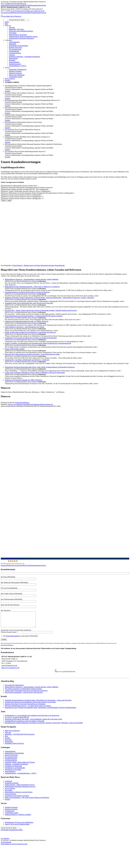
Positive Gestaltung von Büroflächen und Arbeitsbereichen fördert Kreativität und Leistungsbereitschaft (38, 343)
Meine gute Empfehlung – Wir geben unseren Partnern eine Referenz (27, 797)
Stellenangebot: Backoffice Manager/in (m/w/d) (20, 786)
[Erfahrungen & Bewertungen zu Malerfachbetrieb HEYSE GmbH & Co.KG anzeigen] (26, 846)
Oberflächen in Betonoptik (13, 766)
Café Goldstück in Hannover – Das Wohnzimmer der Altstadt (24, 327)
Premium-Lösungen (11, 807)
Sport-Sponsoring (10, 794)
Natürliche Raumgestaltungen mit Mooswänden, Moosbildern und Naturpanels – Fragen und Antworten (38, 700)
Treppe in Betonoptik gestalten (14, 349)
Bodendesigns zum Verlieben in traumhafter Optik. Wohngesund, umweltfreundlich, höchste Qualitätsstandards (40, 707)
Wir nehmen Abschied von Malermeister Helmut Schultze (23, 689)
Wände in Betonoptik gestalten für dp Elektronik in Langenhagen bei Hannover (30, 332)
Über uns (8, 732)
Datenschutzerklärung (22, 402)
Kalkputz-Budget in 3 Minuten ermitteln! (18, 814)
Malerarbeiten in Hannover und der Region (18, 792)
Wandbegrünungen (11, 758)
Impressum (8, 740)
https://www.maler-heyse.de (35, 11)
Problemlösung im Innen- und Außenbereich (19, 822)
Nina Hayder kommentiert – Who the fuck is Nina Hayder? (24, 692)
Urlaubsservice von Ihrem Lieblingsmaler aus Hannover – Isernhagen (27, 360)
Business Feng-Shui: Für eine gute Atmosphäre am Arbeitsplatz (25, 704)
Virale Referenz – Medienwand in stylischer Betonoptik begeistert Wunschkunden (38, 265)
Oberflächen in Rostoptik (13, 769)
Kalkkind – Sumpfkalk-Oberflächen (16, 764)
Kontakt (7, 91)
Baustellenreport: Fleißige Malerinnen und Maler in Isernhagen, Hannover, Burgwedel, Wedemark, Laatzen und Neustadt (44, 723)
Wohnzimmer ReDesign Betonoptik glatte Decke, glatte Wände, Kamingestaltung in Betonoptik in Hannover (40, 367)
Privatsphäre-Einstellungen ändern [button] (12, 830)
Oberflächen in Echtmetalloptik (15, 768)
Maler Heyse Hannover (12, 730)
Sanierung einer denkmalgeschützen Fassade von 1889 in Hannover (26, 321)
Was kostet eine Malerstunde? (14, 685)
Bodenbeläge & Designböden (14, 753)
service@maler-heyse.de (18, 11)
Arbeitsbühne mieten (11, 813)
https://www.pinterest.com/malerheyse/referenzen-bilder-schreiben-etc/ (30, 404)
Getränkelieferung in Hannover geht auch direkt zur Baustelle (24, 721)
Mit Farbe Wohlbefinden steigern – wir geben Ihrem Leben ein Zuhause (28, 706)
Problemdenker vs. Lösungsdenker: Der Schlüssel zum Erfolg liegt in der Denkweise (32, 715)
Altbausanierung (10, 751)
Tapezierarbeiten (10, 771)
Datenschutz (9, 741)
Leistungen (8, 781)
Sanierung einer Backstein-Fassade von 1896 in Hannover (23, 380)
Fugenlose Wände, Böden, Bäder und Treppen (20, 762)
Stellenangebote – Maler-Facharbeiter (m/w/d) (19, 785)
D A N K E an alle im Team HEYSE (17, 717)
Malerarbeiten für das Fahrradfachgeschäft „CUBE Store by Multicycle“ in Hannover (32, 287)
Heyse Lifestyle (10, 788)
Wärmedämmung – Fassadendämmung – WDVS (20, 773)
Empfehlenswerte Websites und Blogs (17, 796)
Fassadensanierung (11, 760)
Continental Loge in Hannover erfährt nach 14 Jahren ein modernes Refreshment (31, 338)
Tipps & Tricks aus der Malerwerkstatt (17, 824)
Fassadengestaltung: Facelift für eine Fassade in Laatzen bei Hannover (27, 292)
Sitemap (7, 799)
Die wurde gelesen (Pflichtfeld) (20, 636)
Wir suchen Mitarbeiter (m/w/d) (11, 558)
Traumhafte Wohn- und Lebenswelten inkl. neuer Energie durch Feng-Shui (29, 303)
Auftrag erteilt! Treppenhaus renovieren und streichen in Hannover (26, 690)
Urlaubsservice (9, 811)
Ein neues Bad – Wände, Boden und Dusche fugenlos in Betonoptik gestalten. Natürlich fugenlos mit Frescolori (41, 310)
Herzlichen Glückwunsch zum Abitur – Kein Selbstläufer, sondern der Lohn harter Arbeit (33, 719)
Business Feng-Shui (11, 755)
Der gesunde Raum (11, 757)
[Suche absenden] (29, 20)
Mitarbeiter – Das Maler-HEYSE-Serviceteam (19, 734)
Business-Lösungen (11, 809)
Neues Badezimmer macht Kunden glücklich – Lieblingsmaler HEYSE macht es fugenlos (33, 316)
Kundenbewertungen (11, 783)
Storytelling (8, 790)
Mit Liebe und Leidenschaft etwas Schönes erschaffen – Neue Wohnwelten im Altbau (32, 354)
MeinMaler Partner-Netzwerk (14, 743)
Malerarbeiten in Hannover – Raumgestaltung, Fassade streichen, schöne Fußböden (31, 279)
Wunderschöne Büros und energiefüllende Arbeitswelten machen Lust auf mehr (30, 702)
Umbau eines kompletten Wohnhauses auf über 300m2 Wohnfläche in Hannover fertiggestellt (35, 372)
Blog (6, 736)
